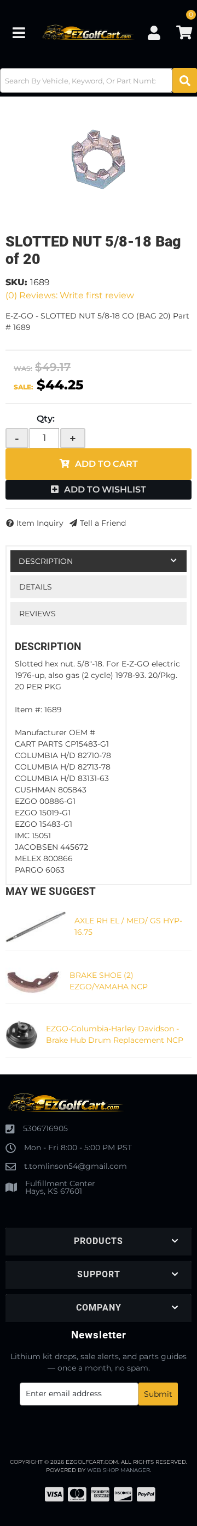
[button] (98, 80)
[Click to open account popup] (154, 32)
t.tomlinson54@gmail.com (75, 1166)
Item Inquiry (39, 523)
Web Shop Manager (118, 1470)
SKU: (16, 282)
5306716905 (45, 1128)
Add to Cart (106, 464)
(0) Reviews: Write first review (69, 295)
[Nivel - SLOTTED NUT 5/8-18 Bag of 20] (98, 159)
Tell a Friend (103, 523)
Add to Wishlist (105, 489)
